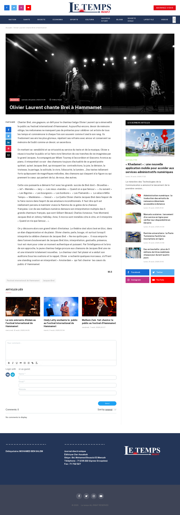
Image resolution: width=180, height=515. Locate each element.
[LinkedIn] (8, 142)
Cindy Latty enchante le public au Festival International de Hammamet (60, 323)
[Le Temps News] (90, 7)
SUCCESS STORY (105, 19)
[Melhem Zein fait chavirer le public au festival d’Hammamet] (99, 306)
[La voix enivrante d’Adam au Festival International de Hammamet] (23, 306)
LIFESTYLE (149, 20)
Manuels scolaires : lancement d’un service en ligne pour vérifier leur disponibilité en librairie (158, 218)
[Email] (8, 155)
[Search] (174, 20)
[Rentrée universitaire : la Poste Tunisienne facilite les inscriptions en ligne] (133, 237)
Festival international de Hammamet (23, 281)
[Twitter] (8, 136)
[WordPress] (13, 374)
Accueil (9, 28)
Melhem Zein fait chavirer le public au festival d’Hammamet (99, 322)
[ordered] (25, 363)
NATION (12, 20)
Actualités (132, 155)
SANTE (26, 20)
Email (22, 381)
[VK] (8, 374)
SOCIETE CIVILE (132, 19)
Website (22, 389)
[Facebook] (8, 130)
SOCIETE (41, 20)
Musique (14, 100)
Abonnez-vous (164, 8)
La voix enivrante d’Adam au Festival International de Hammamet (21, 323)
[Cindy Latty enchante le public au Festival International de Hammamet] (61, 306)
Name (22, 374)
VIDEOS (164, 20)
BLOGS (119, 20)
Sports (74, 20)
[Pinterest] (8, 149)
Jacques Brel (49, 281)
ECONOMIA (58, 20)
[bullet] (29, 363)
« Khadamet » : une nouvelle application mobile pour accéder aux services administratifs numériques (150, 168)
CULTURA (89, 20)
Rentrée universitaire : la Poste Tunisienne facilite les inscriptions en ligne (158, 236)
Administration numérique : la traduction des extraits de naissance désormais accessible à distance (158, 199)
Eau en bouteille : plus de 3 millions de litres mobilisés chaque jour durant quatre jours (156, 253)
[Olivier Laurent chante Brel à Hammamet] (90, 74)
